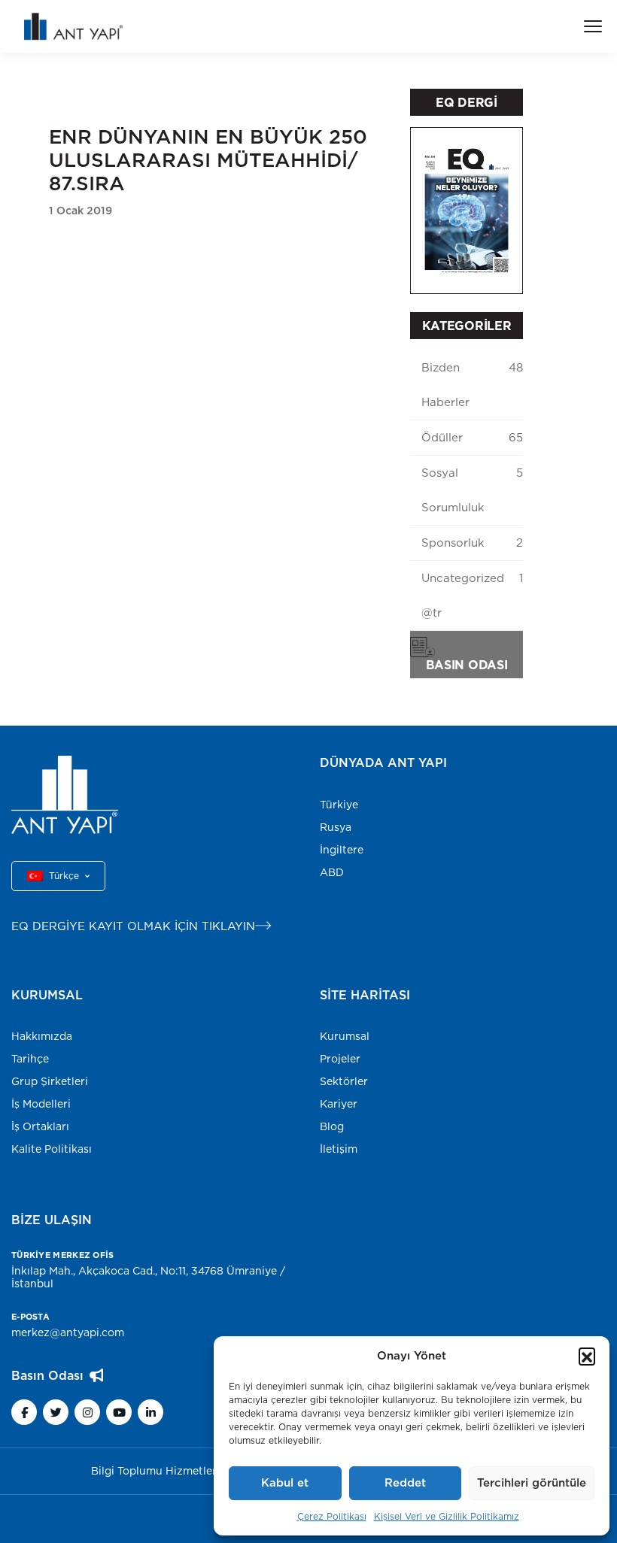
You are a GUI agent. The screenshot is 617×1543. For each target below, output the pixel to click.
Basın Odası (47, 1375)
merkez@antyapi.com (67, 1332)
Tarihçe (30, 1058)
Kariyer (338, 1103)
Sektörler (344, 1081)
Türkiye (339, 804)
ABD (332, 872)
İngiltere (341, 849)
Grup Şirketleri (49, 1081)
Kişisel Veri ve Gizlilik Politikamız (446, 1516)
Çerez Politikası (331, 1516)
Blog (332, 1126)
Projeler (340, 1058)
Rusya (335, 827)
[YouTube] (119, 1412)
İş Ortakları (40, 1126)
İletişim (338, 1148)
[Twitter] (55, 1412)
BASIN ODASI (466, 664)
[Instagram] (87, 1412)
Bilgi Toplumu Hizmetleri (155, 1470)
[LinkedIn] (150, 1412)
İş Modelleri (41, 1103)
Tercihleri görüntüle (531, 1482)
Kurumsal (344, 1036)
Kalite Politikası (51, 1148)
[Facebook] (24, 1412)
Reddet (405, 1482)
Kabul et (284, 1482)
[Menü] (593, 26)
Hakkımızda (41, 1036)
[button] (586, 1355)
